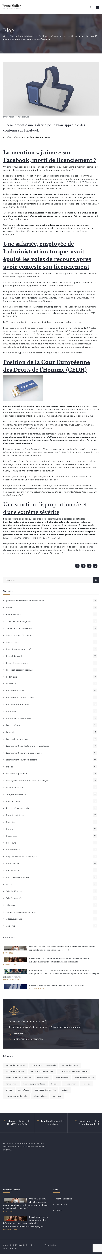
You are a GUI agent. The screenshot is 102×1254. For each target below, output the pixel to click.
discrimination (43, 1078)
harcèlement (11, 1084)
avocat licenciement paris (41, 1071)
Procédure (11, 843)
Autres (9, 608)
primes (9, 1090)
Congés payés (12, 642)
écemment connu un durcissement (76, 194)
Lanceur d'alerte (13, 725)
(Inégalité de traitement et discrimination (25, 601)
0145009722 (19, 1033)
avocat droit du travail (15, 1065)
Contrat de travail (14, 656)
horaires (54, 1084)
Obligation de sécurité (16, 794)
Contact (59, 1210)
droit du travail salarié (84, 1078)
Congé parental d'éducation (19, 635)
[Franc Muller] (12, 7)
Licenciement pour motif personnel (22, 760)
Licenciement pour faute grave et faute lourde (27, 746)
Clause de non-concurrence (19, 628)
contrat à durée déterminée (18, 1078)
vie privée (10, 926)
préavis (65, 1090)
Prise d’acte (11, 836)
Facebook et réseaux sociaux (19, 670)
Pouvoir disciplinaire (15, 815)
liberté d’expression (13, 531)
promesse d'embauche (45, 1090)
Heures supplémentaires (17, 704)
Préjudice (10, 822)
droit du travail (62, 1078)
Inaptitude (11, 711)
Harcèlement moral (15, 690)
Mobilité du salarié (14, 787)
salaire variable (40, 1096)
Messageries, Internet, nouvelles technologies (27, 780)
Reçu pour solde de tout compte (21, 857)
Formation (11, 684)
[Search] (90, 7)
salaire (9, 884)
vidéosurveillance (14, 919)
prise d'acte (23, 1090)
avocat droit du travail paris (43, 1065)
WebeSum (25, 1245)
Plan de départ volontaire (17, 808)
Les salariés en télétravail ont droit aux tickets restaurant (56, 985)
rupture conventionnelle (16, 1096)
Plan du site (61, 1204)
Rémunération (13, 863)
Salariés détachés (14, 891)
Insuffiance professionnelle (18, 718)
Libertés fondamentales (17, 739)
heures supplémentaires (34, 1084)
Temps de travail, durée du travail (21, 912)
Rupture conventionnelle (17, 877)
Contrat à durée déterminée (19, 649)
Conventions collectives (17, 663)
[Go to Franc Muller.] (4, 36)
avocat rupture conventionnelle (74, 1071)
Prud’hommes (13, 850)
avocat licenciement (15, 1071)
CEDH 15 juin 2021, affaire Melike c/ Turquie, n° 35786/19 (31, 538)
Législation (11, 732)
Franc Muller (23, 117)
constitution (33, 182)
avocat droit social (70, 1065)
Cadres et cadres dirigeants (18, 621)
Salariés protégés (14, 898)
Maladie (9, 767)
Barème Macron (13, 614)
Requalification (13, 870)
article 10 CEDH (67, 182)
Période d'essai (13, 801)
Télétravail (10, 905)
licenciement (70, 1084)
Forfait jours (11, 677)
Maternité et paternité (16, 773)
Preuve (9, 829)
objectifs (86, 1084)
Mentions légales (64, 1199)
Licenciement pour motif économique (24, 753)
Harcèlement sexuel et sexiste (20, 697)
